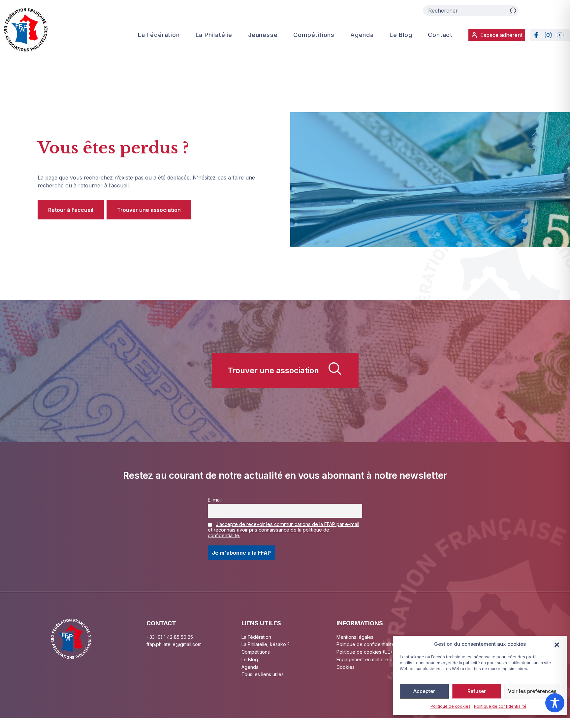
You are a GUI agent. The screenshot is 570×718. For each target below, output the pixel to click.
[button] (557, 644)
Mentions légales (354, 637)
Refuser (476, 691)
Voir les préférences (532, 691)
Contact (440, 34)
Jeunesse (262, 34)
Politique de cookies (450, 706)
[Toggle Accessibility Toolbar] (555, 703)
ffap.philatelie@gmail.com (174, 644)
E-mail (215, 500)
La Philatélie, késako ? (265, 644)
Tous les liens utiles (262, 674)
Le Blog (401, 34)
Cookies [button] (345, 667)
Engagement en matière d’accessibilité (378, 659)
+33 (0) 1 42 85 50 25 (169, 637)
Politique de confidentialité (500, 706)
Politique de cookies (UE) (364, 652)
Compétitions (313, 34)
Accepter (424, 691)
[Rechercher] (512, 10)
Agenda (362, 34)
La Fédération (158, 34)
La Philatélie (214, 34)
